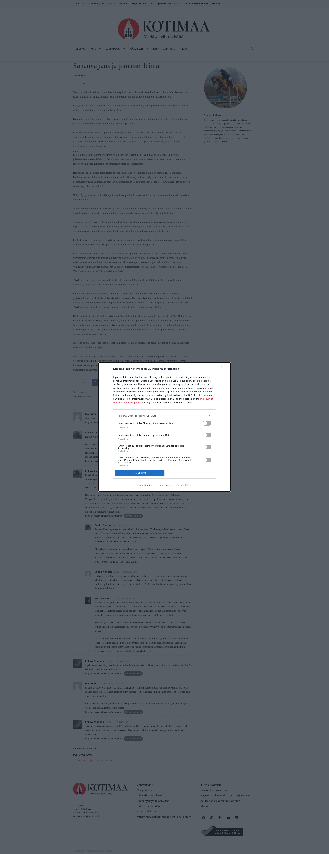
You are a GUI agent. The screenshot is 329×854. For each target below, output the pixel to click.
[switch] (207, 423)
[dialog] (164, 427)
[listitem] (164, 415)
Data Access (164, 485)
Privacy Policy (183, 485)
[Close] (224, 369)
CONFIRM (139, 473)
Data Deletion (145, 485)
